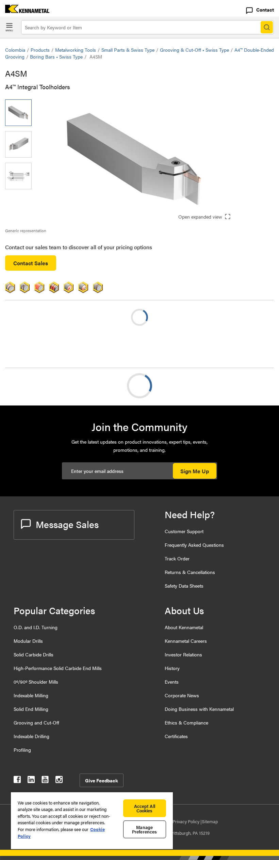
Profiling (22, 749)
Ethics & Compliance (186, 722)
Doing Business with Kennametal (199, 708)
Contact (265, 9)
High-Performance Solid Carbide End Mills (58, 668)
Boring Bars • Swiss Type (56, 56)
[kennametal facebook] (17, 781)
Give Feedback (101, 780)
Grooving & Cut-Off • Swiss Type (194, 49)
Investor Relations (183, 654)
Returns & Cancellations (190, 572)
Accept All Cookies (144, 808)
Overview (30, 385)
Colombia (15, 49)
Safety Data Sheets (184, 585)
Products (40, 49)
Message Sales (67, 524)
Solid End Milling (31, 708)
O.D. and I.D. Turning (36, 627)
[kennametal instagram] (59, 781)
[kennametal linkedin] (31, 781)
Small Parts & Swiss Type (127, 49)
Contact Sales (30, 263)
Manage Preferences (144, 829)
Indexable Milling (31, 695)
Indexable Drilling (31, 736)
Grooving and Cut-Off (36, 722)
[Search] (267, 27)
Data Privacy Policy (181, 821)
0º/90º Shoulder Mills (36, 681)
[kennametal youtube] (45, 781)
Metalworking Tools (75, 49)
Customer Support (184, 531)
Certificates (176, 736)
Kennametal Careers (186, 640)
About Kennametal (184, 627)
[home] (24, 11)
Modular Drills (28, 640)
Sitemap (210, 821)
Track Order (177, 558)
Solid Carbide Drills (33, 654)
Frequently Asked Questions (194, 544)
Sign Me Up (194, 471)
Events (172, 681)
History (172, 668)
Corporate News (182, 695)
